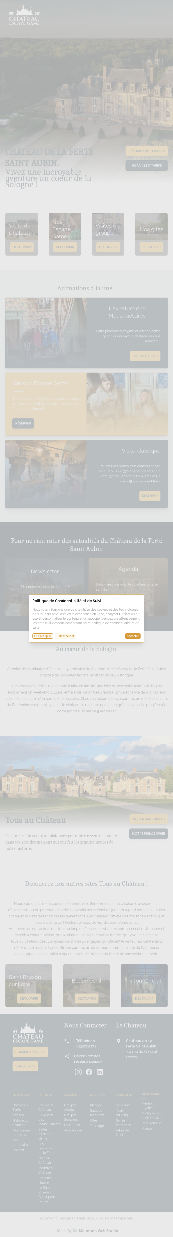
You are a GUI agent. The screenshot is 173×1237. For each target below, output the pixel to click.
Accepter (133, 636)
